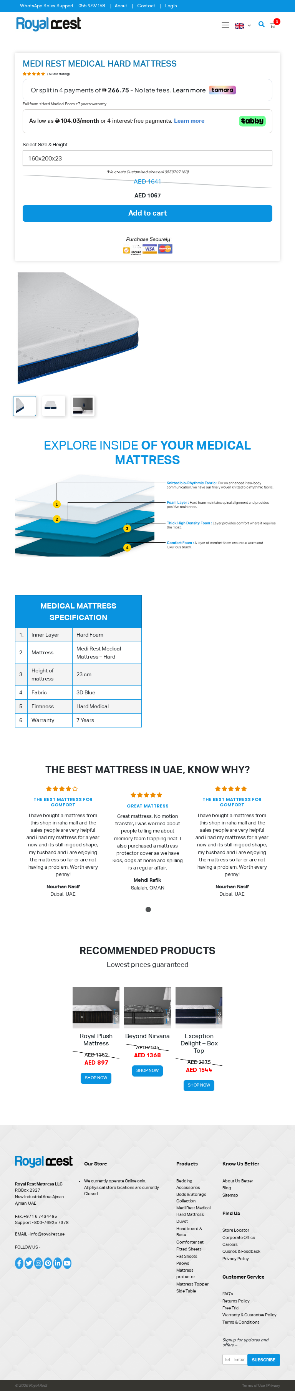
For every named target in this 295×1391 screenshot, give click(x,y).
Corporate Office (238, 1237)
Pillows (182, 1263)
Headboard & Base (189, 1231)
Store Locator (235, 1230)
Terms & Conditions (241, 1322)
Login (171, 5)
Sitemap (230, 1195)
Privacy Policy (235, 1258)
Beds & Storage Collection (191, 1197)
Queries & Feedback (241, 1251)
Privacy (273, 1385)
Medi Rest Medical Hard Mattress (193, 1211)
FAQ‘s (227, 1293)
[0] (272, 25)
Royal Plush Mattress (96, 1040)
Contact (146, 5)
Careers (230, 1244)
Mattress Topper (192, 1284)
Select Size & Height (45, 144)
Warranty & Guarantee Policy (249, 1314)
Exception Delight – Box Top (199, 1043)
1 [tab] (149, 911)
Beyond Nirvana (147, 1036)
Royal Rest (38, 1385)
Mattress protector (185, 1273)
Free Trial (230, 1308)
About (121, 5)
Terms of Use (254, 1385)
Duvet (182, 1221)
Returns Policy (236, 1301)
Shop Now (96, 1077)
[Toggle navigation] (225, 25)
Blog (226, 1187)
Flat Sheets (186, 1256)
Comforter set (190, 1242)
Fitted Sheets (189, 1249)
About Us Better (237, 1181)
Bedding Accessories (188, 1184)
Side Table (186, 1291)
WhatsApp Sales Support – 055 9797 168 (62, 5)
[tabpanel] (63, 843)
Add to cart (147, 213)
